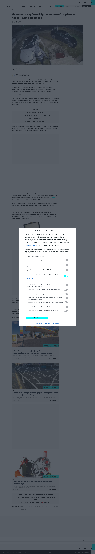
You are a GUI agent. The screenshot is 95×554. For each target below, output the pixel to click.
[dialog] (47, 277)
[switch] (66, 260)
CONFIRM (37, 317)
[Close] (73, 231)
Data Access (47, 323)
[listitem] (47, 256)
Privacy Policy (56, 323)
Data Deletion (39, 323)
